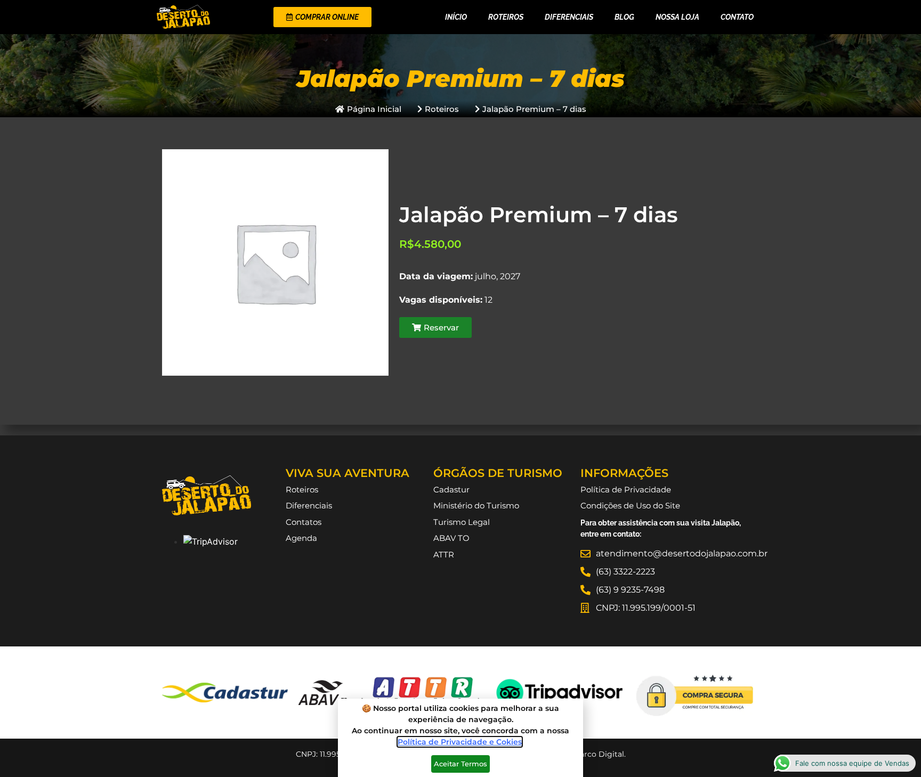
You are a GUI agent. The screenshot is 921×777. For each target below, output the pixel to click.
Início (456, 17)
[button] (435, 327)
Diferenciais (569, 17)
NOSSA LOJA (677, 17)
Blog (624, 17)
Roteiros (505, 17)
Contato (737, 17)
